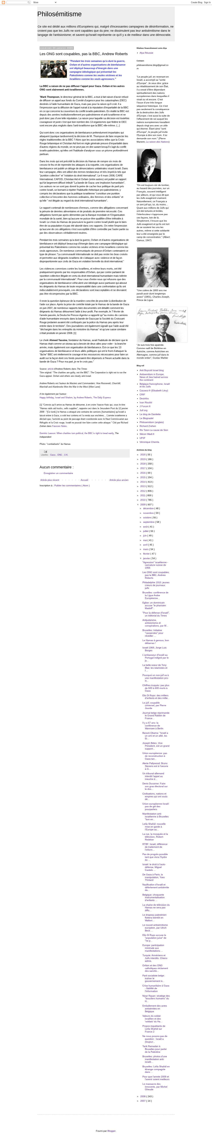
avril (145, 544)
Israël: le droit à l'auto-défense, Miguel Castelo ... (154, 867)
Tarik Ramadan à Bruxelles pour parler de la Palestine (154, 1049)
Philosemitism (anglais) (152, 422)
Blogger (111, 1131)
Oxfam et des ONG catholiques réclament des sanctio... (155, 968)
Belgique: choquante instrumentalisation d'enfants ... (153, 897)
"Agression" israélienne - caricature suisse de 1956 (155, 565)
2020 (143, 454)
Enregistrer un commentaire (58, 473)
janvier (147, 558)
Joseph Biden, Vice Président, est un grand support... (155, 746)
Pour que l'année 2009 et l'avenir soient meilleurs (155, 1078)
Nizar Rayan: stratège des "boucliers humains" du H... (156, 998)
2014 (143, 481)
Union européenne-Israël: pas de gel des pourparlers (155, 806)
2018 (143, 463)
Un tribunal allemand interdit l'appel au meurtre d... (153, 776)
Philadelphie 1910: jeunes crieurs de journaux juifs (155, 585)
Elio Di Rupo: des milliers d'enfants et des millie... (156, 697)
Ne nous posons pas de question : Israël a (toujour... (154, 1039)
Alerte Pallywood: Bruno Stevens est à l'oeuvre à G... (155, 766)
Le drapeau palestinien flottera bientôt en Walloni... (154, 917)
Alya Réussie (146, 52)
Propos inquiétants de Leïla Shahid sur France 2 (153, 1029)
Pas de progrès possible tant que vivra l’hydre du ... (155, 857)
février (146, 553)
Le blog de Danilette (150, 414)
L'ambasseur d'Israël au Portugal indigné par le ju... (155, 658)
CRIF (142, 394)
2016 (143, 472)
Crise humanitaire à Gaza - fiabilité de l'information (155, 988)
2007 (143, 1101)
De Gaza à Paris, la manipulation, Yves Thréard (153, 877)
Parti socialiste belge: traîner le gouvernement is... (153, 978)
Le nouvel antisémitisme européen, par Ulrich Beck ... (155, 928)
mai (145, 540)
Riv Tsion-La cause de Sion (154, 430)
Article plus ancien (119, 480)
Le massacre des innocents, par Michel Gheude (154, 1087)
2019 (143, 459)
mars (146, 549)
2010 (143, 500)
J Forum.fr (145, 406)
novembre (148, 513)
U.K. (66, 455)
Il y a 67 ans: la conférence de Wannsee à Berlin (152, 725)
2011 (143, 495)
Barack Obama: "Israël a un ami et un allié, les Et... (155, 736)
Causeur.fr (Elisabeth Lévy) (154, 390)
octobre (147, 517)
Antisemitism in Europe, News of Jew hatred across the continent (154, 377)
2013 (143, 486)
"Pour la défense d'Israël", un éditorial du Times (156, 614)
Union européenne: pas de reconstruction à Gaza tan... (154, 756)
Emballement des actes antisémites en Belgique (154, 1008)
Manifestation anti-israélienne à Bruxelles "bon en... (155, 816)
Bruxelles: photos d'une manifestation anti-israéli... (154, 1059)
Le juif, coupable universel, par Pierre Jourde (154, 705)
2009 (143, 504)
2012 (143, 491)
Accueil (84, 480)
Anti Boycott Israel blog (152, 370)
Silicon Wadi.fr (147, 434)
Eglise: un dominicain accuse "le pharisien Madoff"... (154, 605)
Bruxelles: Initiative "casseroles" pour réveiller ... (152, 633)
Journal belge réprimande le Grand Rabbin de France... (155, 715)
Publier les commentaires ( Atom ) (72, 485)
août (145, 526)
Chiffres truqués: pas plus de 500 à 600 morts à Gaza (155, 688)
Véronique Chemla (149, 442)
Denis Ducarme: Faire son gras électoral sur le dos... (155, 786)
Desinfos (144, 398)
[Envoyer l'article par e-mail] (45, 451)
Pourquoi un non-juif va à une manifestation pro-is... (155, 678)
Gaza (53, 455)
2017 (143, 468)
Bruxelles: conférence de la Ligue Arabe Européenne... (155, 595)
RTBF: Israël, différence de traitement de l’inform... (154, 847)
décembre (148, 508)
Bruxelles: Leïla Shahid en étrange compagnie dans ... (156, 1069)
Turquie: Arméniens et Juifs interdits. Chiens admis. (154, 958)
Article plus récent (49, 480)
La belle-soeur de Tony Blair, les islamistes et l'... (154, 668)
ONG (60, 455)
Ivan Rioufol (146, 402)
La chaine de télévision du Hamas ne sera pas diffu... (156, 907)
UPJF (142, 438)
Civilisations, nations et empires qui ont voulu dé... (154, 796)
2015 (143, 477)
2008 (143, 1096)
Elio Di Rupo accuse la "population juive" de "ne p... (154, 938)
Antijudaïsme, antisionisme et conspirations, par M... (155, 623)
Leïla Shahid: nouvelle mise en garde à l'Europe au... (154, 827)
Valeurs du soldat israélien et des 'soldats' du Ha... (152, 1019)
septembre (149, 522)
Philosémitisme (59, 14)
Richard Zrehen (148, 426)
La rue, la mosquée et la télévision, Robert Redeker (155, 837)
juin (145, 535)
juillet (146, 531)
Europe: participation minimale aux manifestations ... (153, 948)
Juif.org (143, 410)
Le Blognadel (146, 418)
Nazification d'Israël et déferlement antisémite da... (155, 887)
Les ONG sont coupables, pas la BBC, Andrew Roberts (155, 575)
